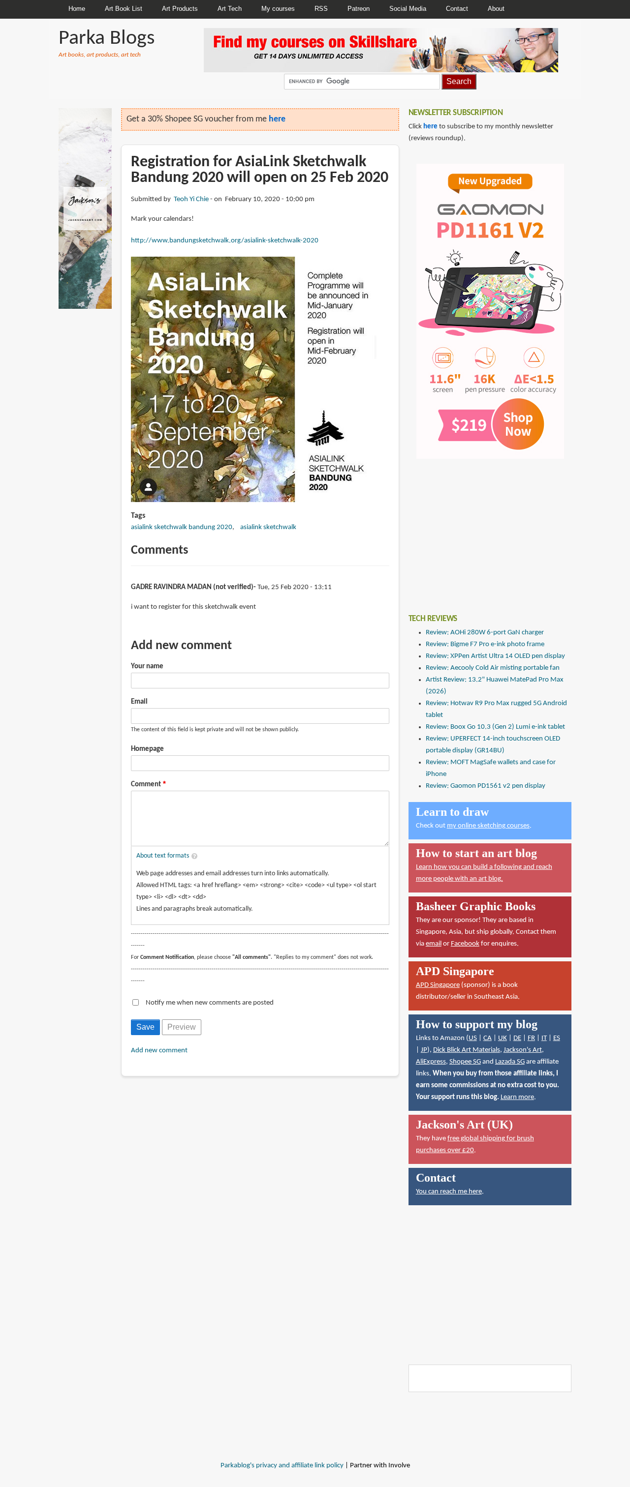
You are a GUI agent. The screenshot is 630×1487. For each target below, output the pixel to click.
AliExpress (431, 1062)
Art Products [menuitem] (180, 8)
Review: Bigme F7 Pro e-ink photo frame (485, 644)
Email (139, 702)
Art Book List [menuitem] (123, 8)
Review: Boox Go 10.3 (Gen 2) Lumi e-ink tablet (495, 727)
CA (487, 1038)
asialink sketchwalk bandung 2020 (181, 527)
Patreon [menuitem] (358, 8)
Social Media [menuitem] (407, 8)
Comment (146, 784)
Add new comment (159, 1050)
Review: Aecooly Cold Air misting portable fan (493, 668)
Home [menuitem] (76, 8)
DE (517, 1038)
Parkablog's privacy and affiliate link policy (282, 1465)
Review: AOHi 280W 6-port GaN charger (485, 632)
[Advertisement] (482, 529)
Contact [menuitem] (457, 8)
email (433, 944)
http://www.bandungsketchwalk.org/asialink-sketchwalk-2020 (224, 240)
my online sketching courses (488, 826)
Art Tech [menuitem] (230, 8)
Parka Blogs (107, 38)
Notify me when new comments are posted (210, 1003)
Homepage (147, 749)
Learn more (517, 1097)
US (473, 1038)
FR (531, 1038)
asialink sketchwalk (268, 527)
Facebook (465, 944)
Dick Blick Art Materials (466, 1050)
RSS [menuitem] (321, 8)
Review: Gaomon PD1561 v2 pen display (485, 786)
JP (424, 1050)
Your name (147, 666)
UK (502, 1038)
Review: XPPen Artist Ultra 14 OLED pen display (495, 656)
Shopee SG (465, 1062)
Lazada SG (510, 1062)
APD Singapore (438, 985)
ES (556, 1038)
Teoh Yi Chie (191, 199)
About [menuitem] (496, 8)
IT (544, 1038)
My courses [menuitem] (278, 8)
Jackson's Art (523, 1050)
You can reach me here (449, 1191)
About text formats (162, 856)
